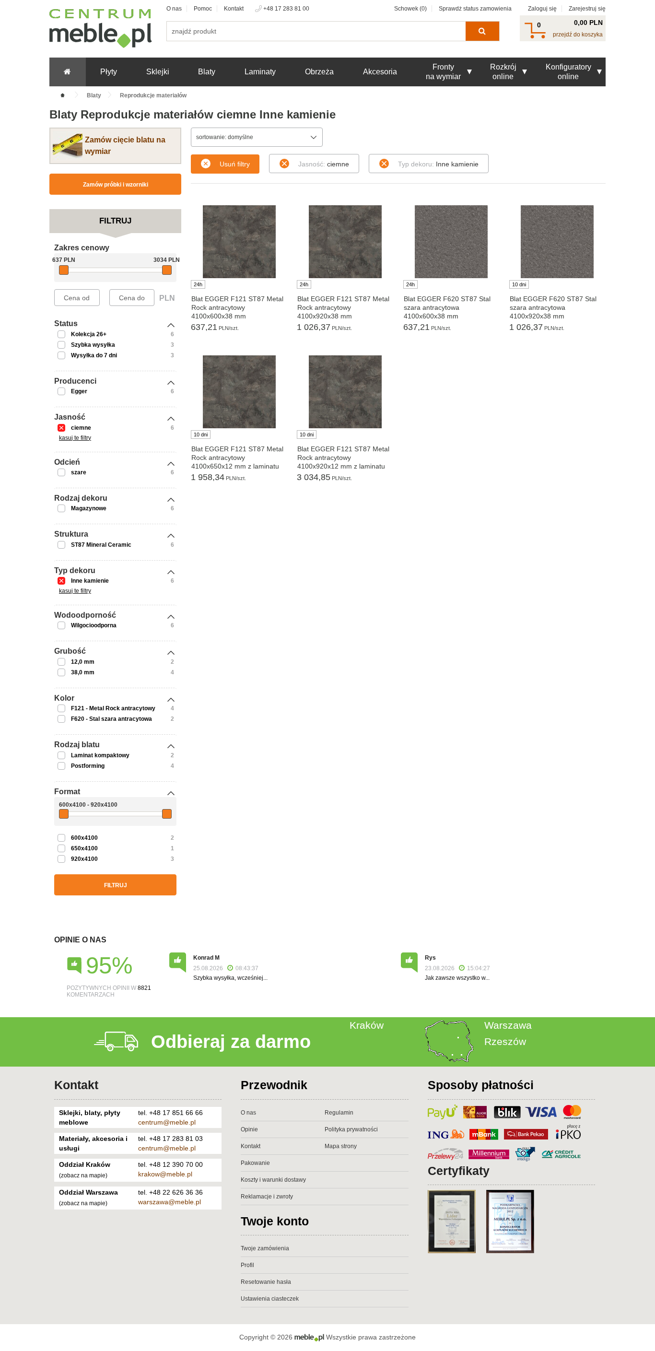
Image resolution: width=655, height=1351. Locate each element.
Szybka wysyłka (93, 344)
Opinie (249, 1129)
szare (78, 472)
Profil (247, 1265)
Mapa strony (341, 1146)
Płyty (108, 72)
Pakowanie (255, 1163)
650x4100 (84, 848)
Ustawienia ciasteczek (270, 1298)
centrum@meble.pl (167, 1122)
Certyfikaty (459, 1170)
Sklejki (157, 72)
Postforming (88, 766)
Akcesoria (380, 72)
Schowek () (410, 8)
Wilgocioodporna (94, 625)
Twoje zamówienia (265, 1248)
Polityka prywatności (351, 1129)
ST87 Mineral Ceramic (101, 544)
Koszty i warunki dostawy (273, 1179)
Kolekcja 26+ (88, 334)
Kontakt (234, 8)
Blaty (206, 72)
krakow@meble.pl (165, 1174)
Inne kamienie (90, 580)
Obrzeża (319, 72)
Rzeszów (505, 1041)
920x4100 (84, 859)
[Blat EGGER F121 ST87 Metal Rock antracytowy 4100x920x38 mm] (345, 241)
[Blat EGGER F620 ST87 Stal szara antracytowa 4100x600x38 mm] (451, 241)
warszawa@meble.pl (169, 1202)
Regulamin (339, 1112)
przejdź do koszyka (578, 34)
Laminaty (260, 72)
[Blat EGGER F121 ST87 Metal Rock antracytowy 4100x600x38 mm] (239, 241)
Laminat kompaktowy (100, 755)
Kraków (367, 1025)
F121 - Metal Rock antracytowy (113, 708)
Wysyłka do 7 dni (94, 355)
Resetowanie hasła (266, 1282)
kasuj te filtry (75, 438)
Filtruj (115, 885)
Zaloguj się (542, 8)
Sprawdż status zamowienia (475, 8)
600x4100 (84, 837)
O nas (174, 8)
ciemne (81, 427)
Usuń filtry (235, 164)
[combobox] (257, 137)
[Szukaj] (482, 31)
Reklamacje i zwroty (267, 1196)
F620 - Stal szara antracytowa (111, 719)
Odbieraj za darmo (231, 1042)
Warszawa (508, 1025)
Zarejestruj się (587, 8)
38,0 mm (82, 672)
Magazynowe (88, 508)
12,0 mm (82, 661)
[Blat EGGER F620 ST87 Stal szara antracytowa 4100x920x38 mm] (557, 241)
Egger (79, 391)
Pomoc (203, 8)
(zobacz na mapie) (83, 1175)
